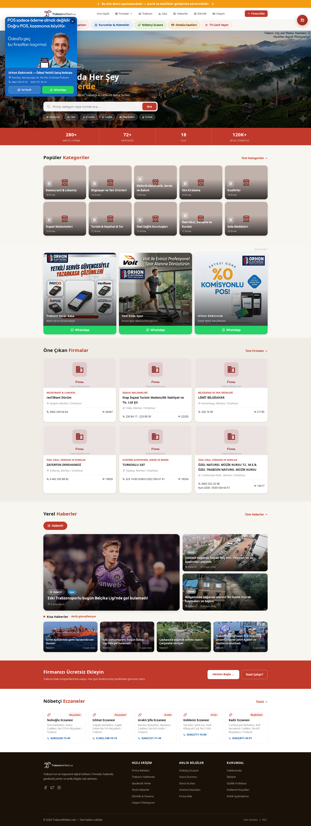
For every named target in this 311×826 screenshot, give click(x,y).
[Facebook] (45, 787)
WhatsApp (82, 330)
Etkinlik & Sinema (143, 796)
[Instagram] (59, 787)
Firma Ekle (258, 13)
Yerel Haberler (140, 790)
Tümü (260, 702)
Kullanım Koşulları (238, 790)
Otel (73, 117)
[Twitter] (52, 787)
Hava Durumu (188, 777)
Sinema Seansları (189, 790)
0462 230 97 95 (20, 81)
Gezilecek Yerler (141, 783)
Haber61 (57, 526)
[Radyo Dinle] (302, 20)
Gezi (164, 13)
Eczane (90, 117)
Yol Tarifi (26, 89)
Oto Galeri (129, 117)
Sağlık (108, 117)
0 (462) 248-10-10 (106, 738)
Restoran (55, 117)
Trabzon (147, 13)
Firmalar (124, 13)
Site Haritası (251, 820)
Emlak (149, 117)
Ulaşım (220, 13)
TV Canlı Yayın (218, 25)
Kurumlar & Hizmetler (114, 25)
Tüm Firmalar (254, 351)
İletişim (231, 777)
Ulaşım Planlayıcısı (143, 802)
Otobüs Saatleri (186, 25)
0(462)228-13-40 (60, 738)
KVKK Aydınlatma (238, 796)
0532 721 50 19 (39, 81)
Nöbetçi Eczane (152, 25)
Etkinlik (201, 13)
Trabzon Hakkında (143, 777)
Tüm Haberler (254, 514)
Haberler (182, 13)
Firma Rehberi (140, 770)
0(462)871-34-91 (242, 738)
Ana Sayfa (103, 13)
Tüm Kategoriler (252, 158)
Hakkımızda (234, 770)
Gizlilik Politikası (236, 783)
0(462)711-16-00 (196, 734)
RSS (264, 820)
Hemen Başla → (223, 674)
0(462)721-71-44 (151, 738)
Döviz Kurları (187, 783)
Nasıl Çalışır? (254, 674)
